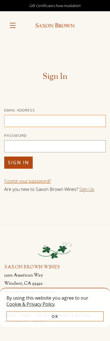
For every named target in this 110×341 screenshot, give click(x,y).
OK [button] (55, 316)
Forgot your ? (27, 181)
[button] (14, 25)
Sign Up (86, 189)
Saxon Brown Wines (55, 25)
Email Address (19, 110)
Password (15, 135)
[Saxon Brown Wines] (55, 251)
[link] (30, 304)
